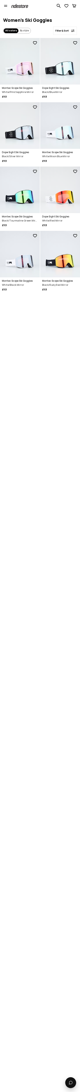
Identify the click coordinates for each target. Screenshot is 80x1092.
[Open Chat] (70, 1082)
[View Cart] (74, 5)
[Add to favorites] (35, 43)
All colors (11, 30)
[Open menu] (5, 6)
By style (24, 30)
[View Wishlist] (66, 5)
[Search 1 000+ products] (59, 6)
